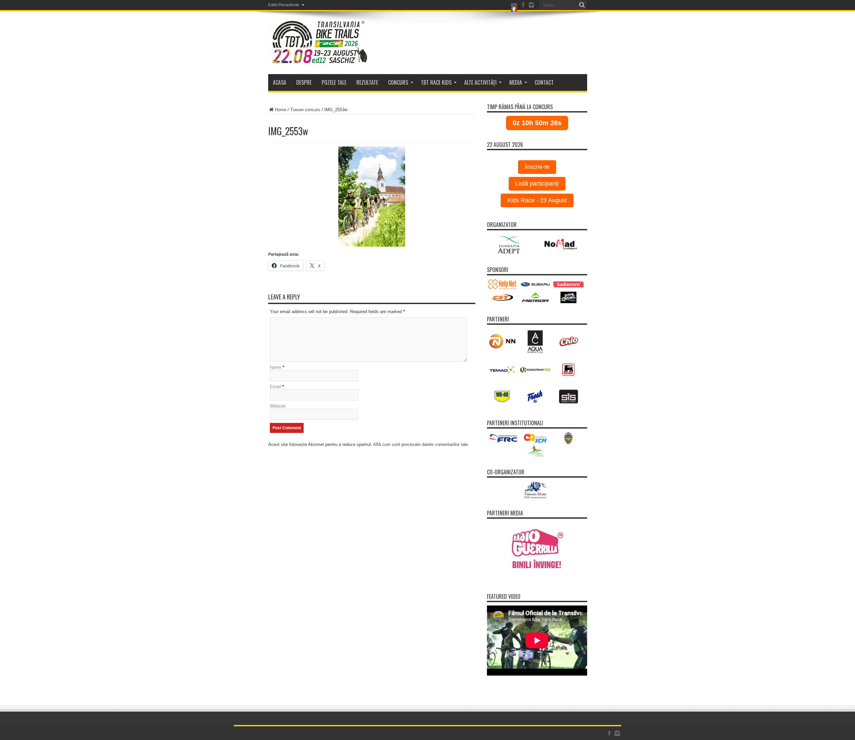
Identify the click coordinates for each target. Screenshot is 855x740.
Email (275, 386)
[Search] (582, 5)
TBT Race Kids (436, 82)
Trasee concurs (305, 109)
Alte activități (480, 82)
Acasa (279, 82)
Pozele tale (334, 82)
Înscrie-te (537, 167)
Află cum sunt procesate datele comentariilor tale (420, 444)
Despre (304, 82)
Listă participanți (537, 183)
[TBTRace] (318, 43)
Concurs (398, 82)
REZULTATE (367, 82)
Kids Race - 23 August (537, 200)
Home (280, 109)
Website (278, 406)
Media (515, 82)
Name (275, 367)
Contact (544, 82)
